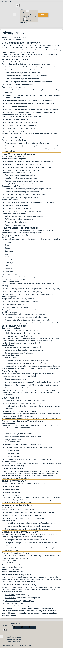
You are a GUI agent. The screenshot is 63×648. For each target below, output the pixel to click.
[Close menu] (18, 5)
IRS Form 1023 (10, 598)
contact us (51, 606)
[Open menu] (14, 14)
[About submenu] (24, 19)
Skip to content (5, 1)
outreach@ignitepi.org (25, 336)
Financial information (12, 601)
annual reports (28, 601)
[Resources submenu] (27, 11)
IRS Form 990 (10, 595)
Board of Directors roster (14, 603)
